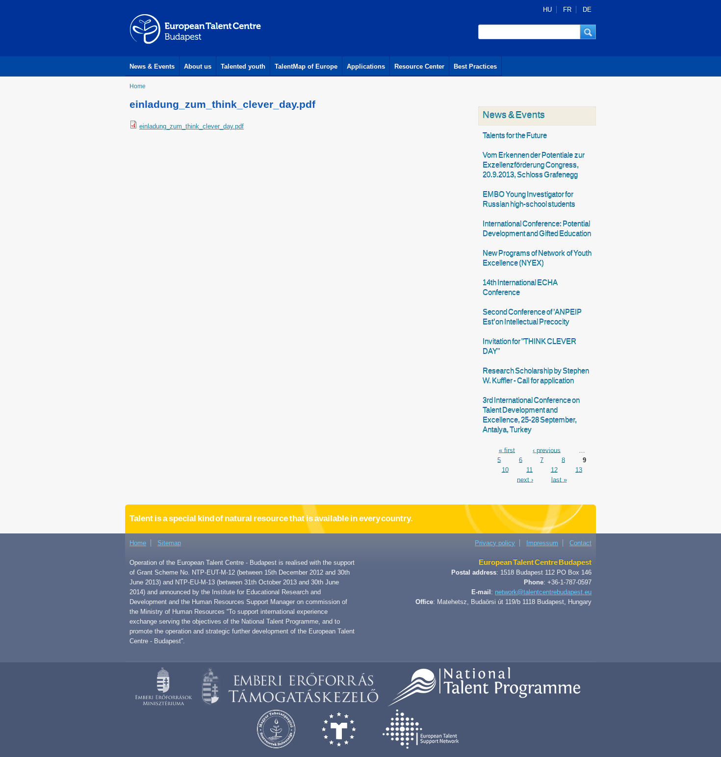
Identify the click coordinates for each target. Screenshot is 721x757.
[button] (588, 32)
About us (197, 66)
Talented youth (243, 66)
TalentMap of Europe (306, 66)
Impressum (542, 543)
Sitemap (169, 543)
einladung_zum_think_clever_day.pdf (191, 126)
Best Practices (475, 66)
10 (505, 469)
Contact (580, 543)
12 (554, 469)
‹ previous (547, 450)
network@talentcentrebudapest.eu (543, 592)
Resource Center (419, 66)
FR (567, 9)
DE (587, 9)
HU (547, 9)
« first (507, 450)
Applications (366, 66)
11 (529, 469)
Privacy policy (495, 543)
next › (525, 479)
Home (137, 86)
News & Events (152, 66)
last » (559, 479)
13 (578, 469)
